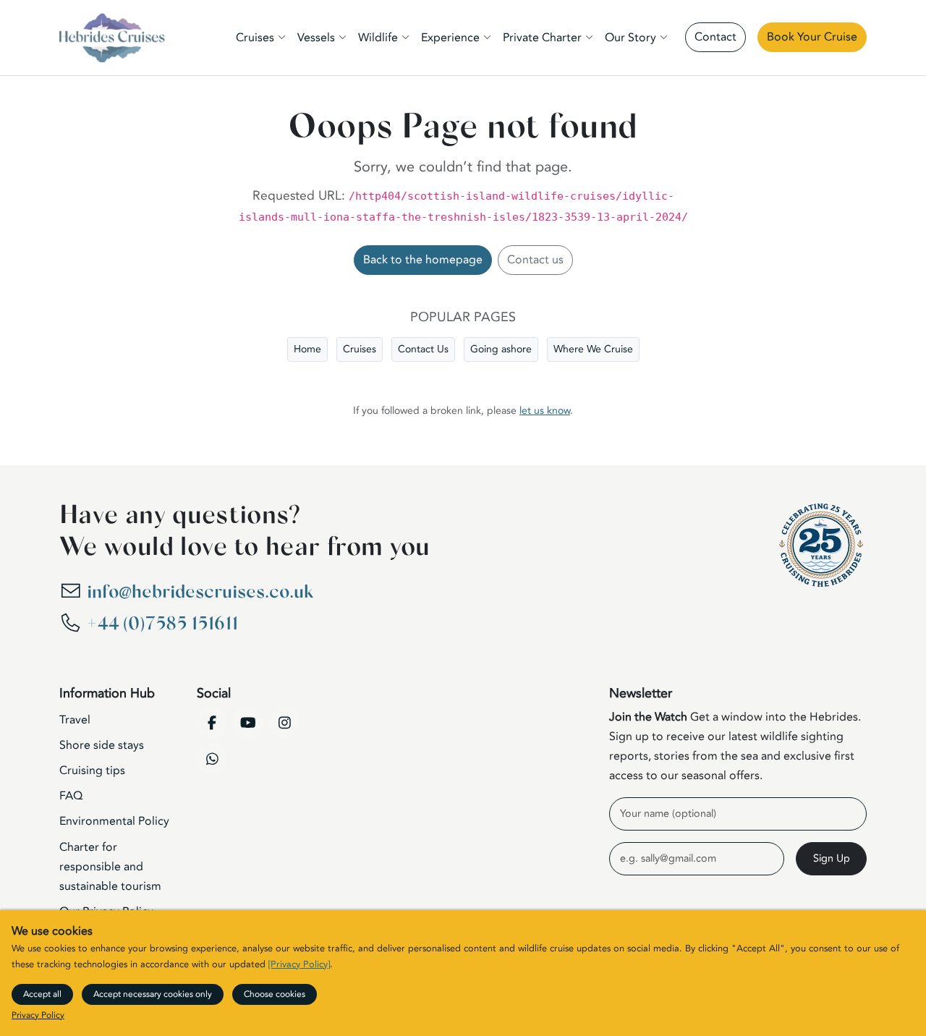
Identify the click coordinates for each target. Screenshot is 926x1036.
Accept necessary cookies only (152, 994)
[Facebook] (212, 723)
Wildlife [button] (378, 38)
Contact (715, 37)
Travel (74, 720)
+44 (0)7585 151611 (162, 624)
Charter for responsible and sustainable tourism (110, 866)
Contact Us (423, 349)
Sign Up (831, 858)
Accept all (42, 994)
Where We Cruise (593, 349)
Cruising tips (92, 770)
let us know (544, 410)
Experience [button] (450, 38)
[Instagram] (284, 723)
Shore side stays (101, 745)
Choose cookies (274, 994)
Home (307, 349)
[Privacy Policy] (299, 964)
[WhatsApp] (212, 759)
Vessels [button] (316, 38)
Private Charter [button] (542, 38)
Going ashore (501, 349)
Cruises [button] (255, 38)
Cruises (359, 349)
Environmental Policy (114, 821)
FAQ (70, 796)
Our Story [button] (630, 38)
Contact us (535, 260)
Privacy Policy (38, 1015)
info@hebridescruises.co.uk (200, 592)
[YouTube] (248, 723)
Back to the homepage (423, 260)
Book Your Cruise (812, 37)
